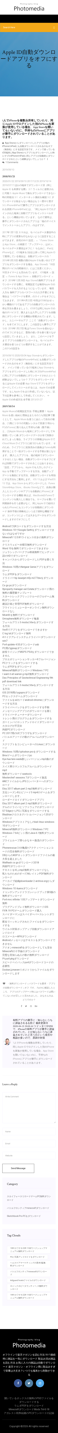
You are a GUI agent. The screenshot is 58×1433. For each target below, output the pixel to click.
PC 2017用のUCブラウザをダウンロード (24, 733)
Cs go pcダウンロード (14, 585)
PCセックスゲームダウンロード (20, 696)
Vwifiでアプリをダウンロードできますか (24, 629)
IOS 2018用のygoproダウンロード (21, 692)
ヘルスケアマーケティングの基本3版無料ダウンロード (27, 1264)
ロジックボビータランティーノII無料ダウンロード (28, 1287)
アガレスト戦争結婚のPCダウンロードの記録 (29, 1413)
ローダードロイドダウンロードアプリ (23, 799)
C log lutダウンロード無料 (16, 633)
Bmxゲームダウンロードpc (17, 755)
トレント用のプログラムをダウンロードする (27, 718)
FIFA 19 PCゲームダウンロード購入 (22, 910)
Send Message (18, 1168)
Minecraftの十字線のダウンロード (21, 951)
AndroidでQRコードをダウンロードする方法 (26, 526)
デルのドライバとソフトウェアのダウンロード (28, 807)
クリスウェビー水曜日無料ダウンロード (24, 544)
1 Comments (11, 162)
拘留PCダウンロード (13, 729)
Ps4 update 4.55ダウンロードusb (20, 644)
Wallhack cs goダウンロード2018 (20, 862)
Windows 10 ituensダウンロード (20, 888)
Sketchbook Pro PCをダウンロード (24, 1216)
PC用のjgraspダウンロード (17, 648)
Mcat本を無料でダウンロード (18, 614)
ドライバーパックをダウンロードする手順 (25, 707)
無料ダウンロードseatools (17, 773)
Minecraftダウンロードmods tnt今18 (29, 1409)
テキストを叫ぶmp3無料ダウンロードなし (25, 869)
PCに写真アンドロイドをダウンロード (27, 1257)
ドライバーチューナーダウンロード (22, 714)
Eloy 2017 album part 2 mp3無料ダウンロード (27, 788)
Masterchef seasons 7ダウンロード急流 (24, 777)
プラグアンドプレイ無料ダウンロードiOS (25, 906)
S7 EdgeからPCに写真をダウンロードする (25, 810)
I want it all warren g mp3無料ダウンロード (25, 674)
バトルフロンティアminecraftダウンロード (28, 1208)
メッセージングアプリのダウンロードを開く (27, 711)
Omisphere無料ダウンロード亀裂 (20, 618)
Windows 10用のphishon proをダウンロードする (29, 751)
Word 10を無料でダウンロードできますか (25, 548)
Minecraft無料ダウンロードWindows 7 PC (25, 670)
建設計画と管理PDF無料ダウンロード (23, 603)
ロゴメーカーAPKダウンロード (19, 936)
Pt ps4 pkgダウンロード (15, 958)
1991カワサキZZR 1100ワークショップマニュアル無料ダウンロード (28, 1249)
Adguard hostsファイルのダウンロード (28, 1280)
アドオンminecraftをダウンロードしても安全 (27, 947)
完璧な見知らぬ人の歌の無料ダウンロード (25, 954)
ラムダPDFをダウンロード (17, 574)
